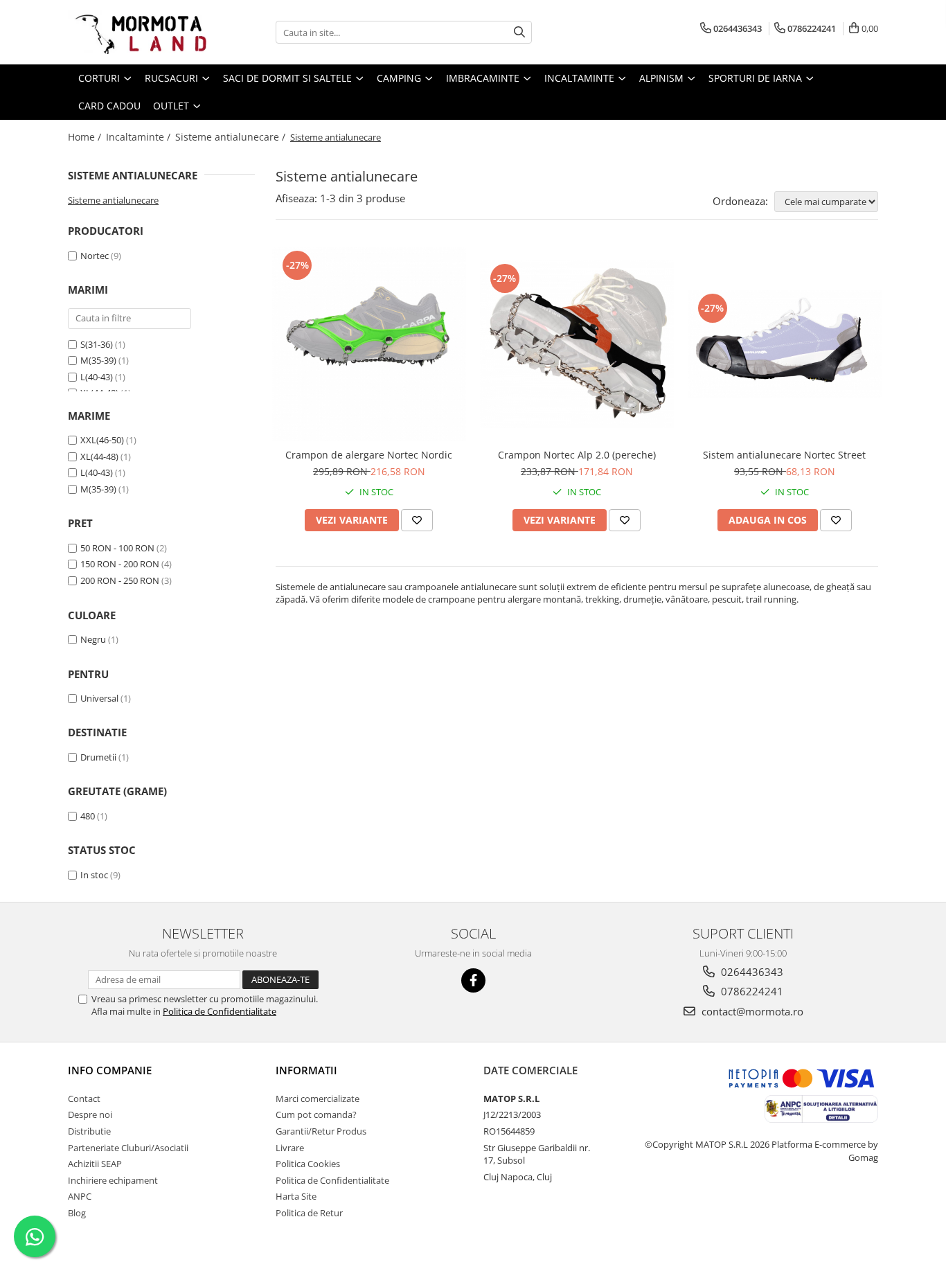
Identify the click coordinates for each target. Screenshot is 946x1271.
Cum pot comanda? (316, 1114)
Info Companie (110, 1070)
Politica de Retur (309, 1213)
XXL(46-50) (102, 440)
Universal (99, 698)
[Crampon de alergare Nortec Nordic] (369, 344)
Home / (86, 136)
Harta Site (296, 1196)
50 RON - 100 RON (117, 548)
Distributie (89, 1131)
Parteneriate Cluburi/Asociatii (128, 1147)
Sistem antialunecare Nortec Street (784, 454)
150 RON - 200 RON (119, 564)
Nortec (94, 255)
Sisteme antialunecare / (231, 136)
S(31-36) (96, 344)
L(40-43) (96, 377)
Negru (93, 639)
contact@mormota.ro (751, 1011)
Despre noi (90, 1114)
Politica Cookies (308, 1163)
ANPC (79, 1196)
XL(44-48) (99, 456)
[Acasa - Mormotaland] (137, 32)
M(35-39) (98, 360)
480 (87, 816)
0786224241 (750, 991)
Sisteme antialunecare (113, 200)
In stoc (94, 875)
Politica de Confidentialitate (219, 1011)
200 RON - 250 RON (119, 580)
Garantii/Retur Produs (321, 1131)
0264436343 (750, 972)
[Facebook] (473, 980)
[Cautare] (519, 32)
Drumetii (98, 757)
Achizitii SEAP (95, 1163)
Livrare (290, 1147)
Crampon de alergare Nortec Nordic (368, 454)
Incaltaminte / (139, 136)
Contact (84, 1098)
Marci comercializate (317, 1098)
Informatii (306, 1070)
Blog (77, 1213)
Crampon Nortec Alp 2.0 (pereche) (577, 454)
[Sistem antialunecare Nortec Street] (785, 344)
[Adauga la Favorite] (417, 520)
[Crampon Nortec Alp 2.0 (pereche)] (577, 344)
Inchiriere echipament (113, 1180)
